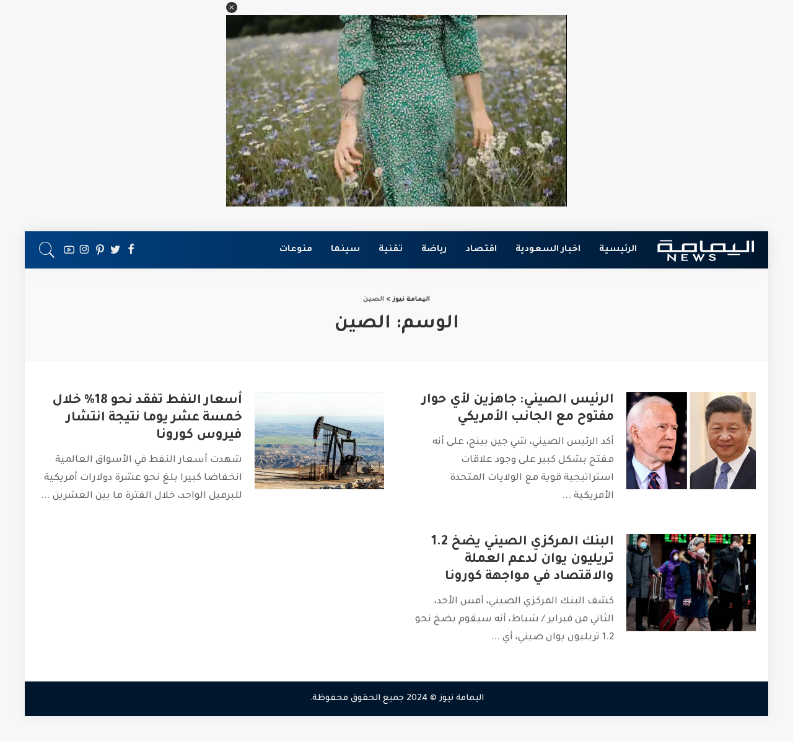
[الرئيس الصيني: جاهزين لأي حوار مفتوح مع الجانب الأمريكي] (691, 440)
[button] (231, 7)
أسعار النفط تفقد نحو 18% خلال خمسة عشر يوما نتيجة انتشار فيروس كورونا (147, 418)
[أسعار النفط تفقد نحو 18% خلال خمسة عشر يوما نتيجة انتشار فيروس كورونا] (319, 440)
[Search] (47, 249)
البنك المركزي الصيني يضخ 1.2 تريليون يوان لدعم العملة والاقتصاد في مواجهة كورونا (522, 560)
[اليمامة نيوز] (705, 249)
